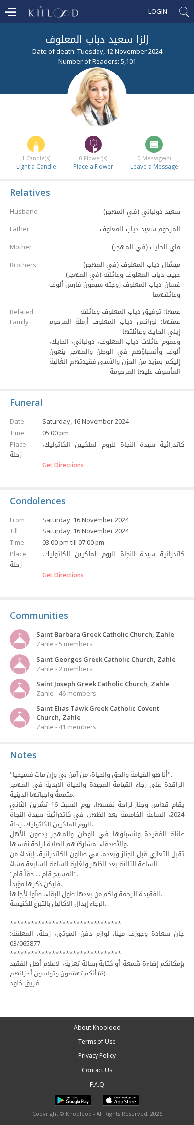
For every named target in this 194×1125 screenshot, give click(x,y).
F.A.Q (97, 1084)
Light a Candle (36, 166)
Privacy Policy (97, 1055)
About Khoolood (97, 1027)
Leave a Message (154, 166)
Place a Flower (93, 166)
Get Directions (63, 465)
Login (157, 11)
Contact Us (97, 1070)
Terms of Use (97, 1041)
